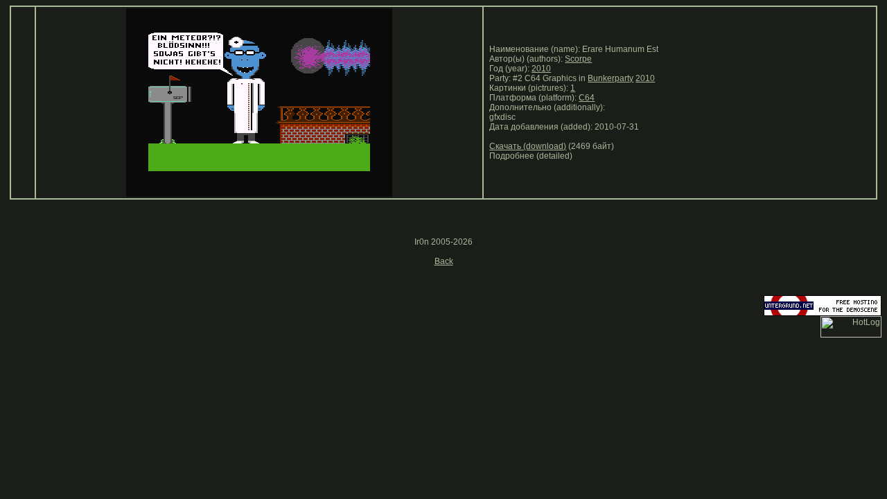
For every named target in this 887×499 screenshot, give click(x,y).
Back (443, 261)
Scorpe (578, 59)
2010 (541, 68)
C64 (587, 98)
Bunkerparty (610, 78)
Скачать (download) (527, 146)
